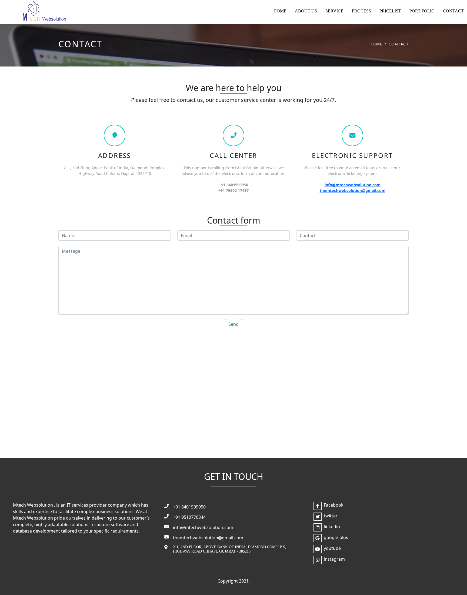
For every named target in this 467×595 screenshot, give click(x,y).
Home (376, 43)
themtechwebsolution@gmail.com (352, 190)
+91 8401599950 (189, 507)
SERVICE (334, 11)
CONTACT (453, 11)
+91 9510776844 (189, 517)
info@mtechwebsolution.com (353, 184)
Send (233, 324)
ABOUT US (306, 11)
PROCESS (361, 11)
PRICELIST (390, 11)
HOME (279, 11)
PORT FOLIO (422, 11)
